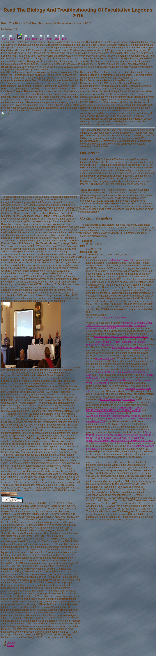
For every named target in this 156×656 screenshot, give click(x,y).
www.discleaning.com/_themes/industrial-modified (121, 336)
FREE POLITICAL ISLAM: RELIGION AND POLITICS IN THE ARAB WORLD (115, 409)
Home (10, 645)
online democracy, (106, 413)
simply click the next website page (130, 347)
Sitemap (11, 642)
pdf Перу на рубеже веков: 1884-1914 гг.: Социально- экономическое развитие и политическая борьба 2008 (119, 325)
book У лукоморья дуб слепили (117, 399)
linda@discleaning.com (121, 260)
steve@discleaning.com (113, 317)
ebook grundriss (104, 358)
